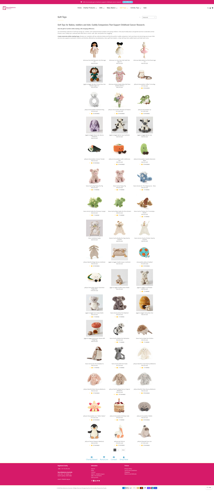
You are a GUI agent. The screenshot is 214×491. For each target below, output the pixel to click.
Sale (145, 8)
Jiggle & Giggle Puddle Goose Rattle (119, 287)
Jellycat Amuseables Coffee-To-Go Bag (144, 84)
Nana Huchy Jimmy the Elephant (119, 313)
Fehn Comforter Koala (94, 238)
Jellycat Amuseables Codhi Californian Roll (119, 159)
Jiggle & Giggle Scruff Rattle (144, 287)
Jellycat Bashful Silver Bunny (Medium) (144, 389)
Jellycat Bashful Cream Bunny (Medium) (144, 364)
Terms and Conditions (131, 470)
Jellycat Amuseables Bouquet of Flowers (119, 109)
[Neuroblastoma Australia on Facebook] (92, 481)
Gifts (100, 8)
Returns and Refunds (131, 474)
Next (123, 450)
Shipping (127, 472)
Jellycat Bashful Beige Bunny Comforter (94, 262)
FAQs (92, 470)
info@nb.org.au (65, 479)
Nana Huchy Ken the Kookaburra (94, 364)
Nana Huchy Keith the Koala (119, 364)
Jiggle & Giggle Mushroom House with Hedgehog (94, 339)
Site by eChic (94, 477)
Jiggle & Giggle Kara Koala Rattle (94, 313)
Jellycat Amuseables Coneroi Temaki (94, 159)
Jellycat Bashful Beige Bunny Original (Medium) (119, 389)
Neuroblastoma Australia (66, 488)
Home (80, 8)
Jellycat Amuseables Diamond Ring (94, 109)
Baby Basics (111, 8)
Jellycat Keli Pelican (119, 441)
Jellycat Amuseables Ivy (144, 109)
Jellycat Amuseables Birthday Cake (119, 416)
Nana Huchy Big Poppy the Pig (94, 186)
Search (93, 468)
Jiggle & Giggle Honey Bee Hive (144, 313)
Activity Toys (135, 8)
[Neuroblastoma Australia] (9, 8)
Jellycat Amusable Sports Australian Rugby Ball (94, 288)
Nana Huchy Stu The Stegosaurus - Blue (144, 186)
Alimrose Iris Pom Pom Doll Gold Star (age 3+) (119, 60)
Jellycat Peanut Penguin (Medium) (94, 441)
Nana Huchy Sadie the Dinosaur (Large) (94, 211)
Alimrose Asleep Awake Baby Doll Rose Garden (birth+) (119, 84)
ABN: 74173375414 (96, 476)
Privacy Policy (128, 468)
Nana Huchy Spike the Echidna (144, 338)
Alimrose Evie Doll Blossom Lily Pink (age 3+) (94, 60)
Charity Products (89, 8)
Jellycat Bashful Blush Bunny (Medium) (94, 389)
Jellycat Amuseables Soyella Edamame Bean (144, 159)
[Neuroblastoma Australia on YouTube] (99, 481)
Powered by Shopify (101, 488)
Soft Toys (123, 8)
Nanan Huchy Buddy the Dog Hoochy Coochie (119, 238)
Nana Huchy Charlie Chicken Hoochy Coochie (144, 238)
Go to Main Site (128, 2)
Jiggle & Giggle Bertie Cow (144, 135)
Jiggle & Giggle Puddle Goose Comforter (120, 262)
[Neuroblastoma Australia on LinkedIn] (95, 481)
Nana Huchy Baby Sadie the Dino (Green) (119, 211)
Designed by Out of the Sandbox (89, 488)
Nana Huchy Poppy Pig (119, 186)
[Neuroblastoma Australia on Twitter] (97, 481)
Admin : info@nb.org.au (97, 474)
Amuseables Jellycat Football (145, 262)
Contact (93, 472)
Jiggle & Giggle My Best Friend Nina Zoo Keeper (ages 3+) (94, 84)
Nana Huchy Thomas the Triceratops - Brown (144, 211)
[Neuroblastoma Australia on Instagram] (93, 481)
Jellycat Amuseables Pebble (144, 416)
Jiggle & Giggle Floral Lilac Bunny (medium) (94, 135)
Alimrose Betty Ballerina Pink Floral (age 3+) (144, 60)
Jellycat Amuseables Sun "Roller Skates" (94, 416)
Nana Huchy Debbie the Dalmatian (119, 338)
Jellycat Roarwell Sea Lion (145, 441)
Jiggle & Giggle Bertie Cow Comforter (119, 135)
